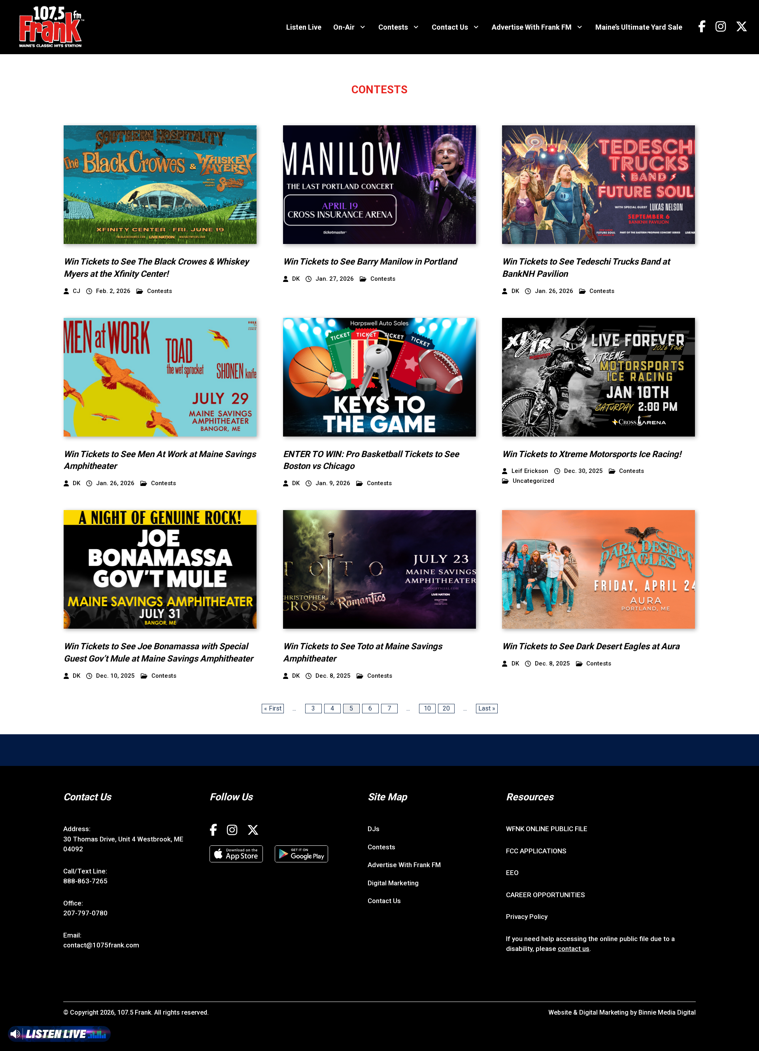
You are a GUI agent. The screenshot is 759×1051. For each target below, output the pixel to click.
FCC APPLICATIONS (536, 851)
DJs (374, 829)
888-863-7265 (85, 881)
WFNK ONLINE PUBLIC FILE (546, 829)
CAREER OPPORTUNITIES (545, 895)
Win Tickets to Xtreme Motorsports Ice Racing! (591, 454)
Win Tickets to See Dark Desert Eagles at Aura (591, 646)
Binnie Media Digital (667, 1012)
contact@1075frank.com (101, 945)
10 (427, 708)
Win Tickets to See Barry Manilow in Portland (370, 262)
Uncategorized (533, 481)
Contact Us (450, 27)
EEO (512, 873)
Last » (486, 708)
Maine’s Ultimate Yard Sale (638, 27)
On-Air (344, 27)
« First (272, 708)
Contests (393, 27)
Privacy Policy (527, 917)
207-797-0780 (85, 913)
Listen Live (303, 27)
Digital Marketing (393, 883)
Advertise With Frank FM (532, 27)
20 (446, 708)
